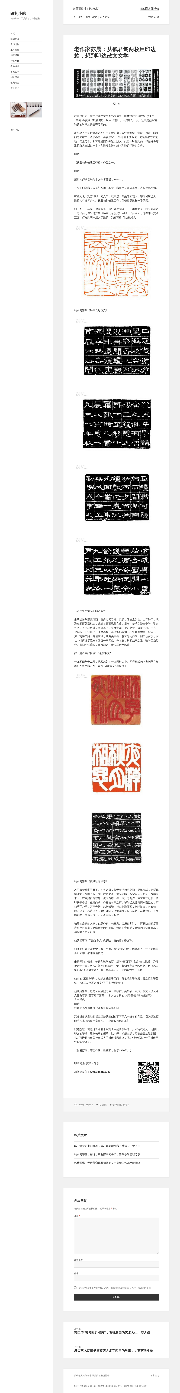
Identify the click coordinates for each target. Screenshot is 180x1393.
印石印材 (15, 60)
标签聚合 (105, 1375)
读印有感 (116, 1104)
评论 (77, 1215)
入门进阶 (15, 44)
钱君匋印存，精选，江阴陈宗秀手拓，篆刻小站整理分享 (107, 1154)
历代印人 (78, 1375)
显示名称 (78, 1259)
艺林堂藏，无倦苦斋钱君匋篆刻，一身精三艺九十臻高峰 (107, 1162)
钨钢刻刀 (94, 8)
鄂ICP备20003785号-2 (108, 1386)
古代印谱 (153, 17)
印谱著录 (87, 1375)
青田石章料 (79, 8)
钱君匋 (126, 1104)
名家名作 (15, 71)
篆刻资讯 (15, 38)
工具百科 (15, 49)
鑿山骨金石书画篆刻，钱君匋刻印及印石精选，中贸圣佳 (107, 1145)
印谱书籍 (15, 55)
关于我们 (15, 87)
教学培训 (15, 66)
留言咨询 (154, 1375)
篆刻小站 (18, 13)
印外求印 (15, 77)
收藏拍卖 (15, 82)
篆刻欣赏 (91, 17)
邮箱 (76, 1273)
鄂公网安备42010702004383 (133, 1386)
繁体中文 (15, 129)
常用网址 (96, 1375)
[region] (116, 89)
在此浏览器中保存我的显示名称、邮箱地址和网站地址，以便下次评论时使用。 (116, 1287)
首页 (13, 33)
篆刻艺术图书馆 (149, 8)
